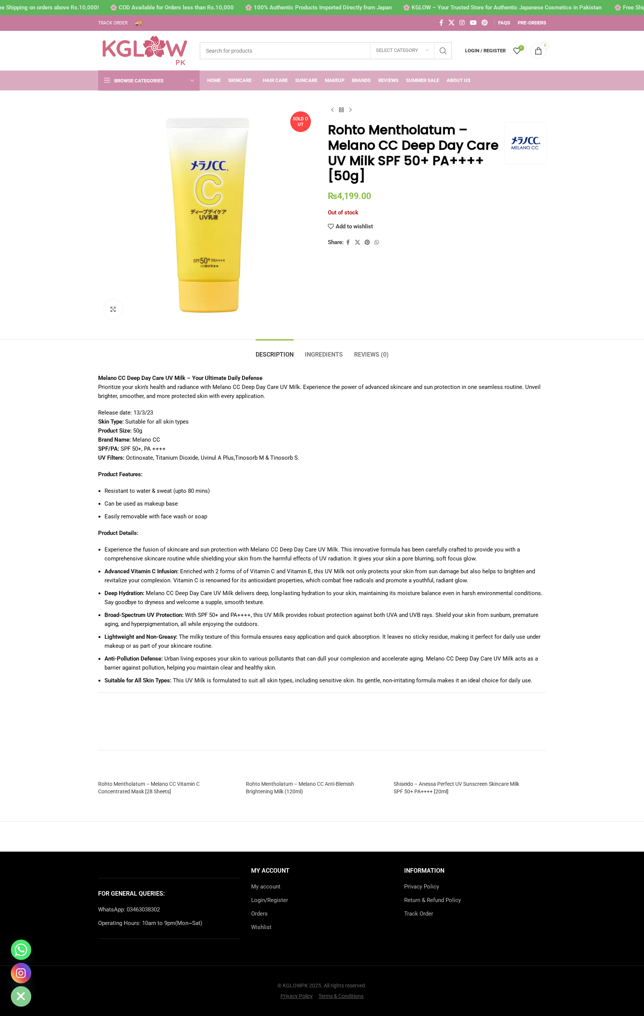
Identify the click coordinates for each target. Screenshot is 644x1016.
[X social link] (451, 23)
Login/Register (269, 900)
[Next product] (350, 110)
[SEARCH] (443, 50)
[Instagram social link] (462, 23)
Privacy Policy (421, 886)
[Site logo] (145, 50)
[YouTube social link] (473, 23)
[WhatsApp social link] (376, 242)
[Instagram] (21, 973)
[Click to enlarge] (113, 309)
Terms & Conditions (341, 996)
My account (265, 886)
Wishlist (261, 927)
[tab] (275, 350)
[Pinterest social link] (484, 23)
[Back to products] (341, 110)
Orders (259, 913)
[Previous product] (332, 110)
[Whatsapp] (21, 950)
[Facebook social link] (441, 23)
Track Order (418, 913)
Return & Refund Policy (432, 900)
